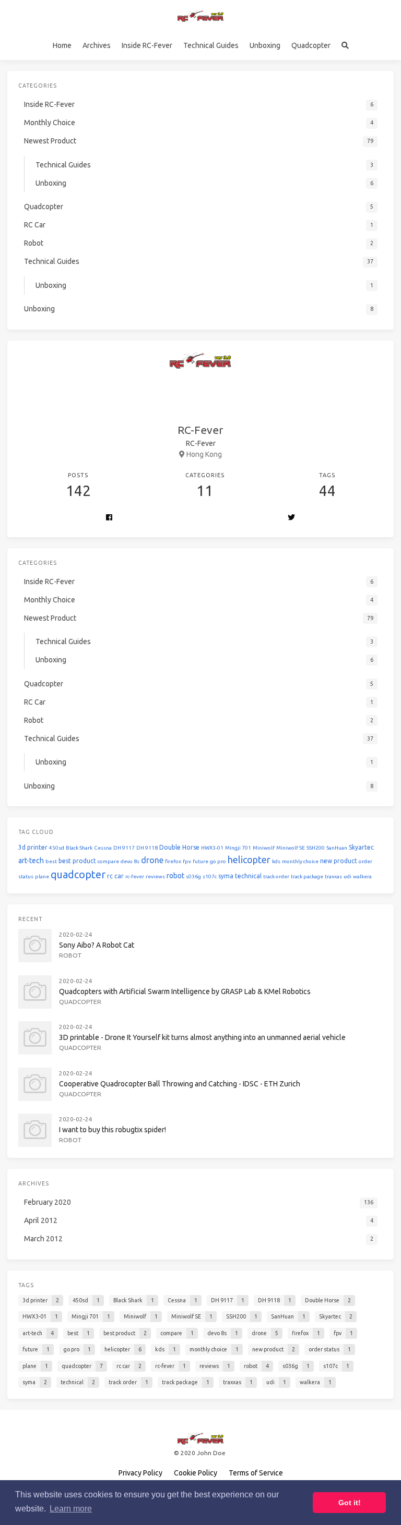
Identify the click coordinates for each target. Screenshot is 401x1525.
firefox (173, 861)
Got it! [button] (349, 1502)
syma (225, 876)
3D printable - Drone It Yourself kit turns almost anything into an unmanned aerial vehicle (202, 1037)
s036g (193, 876)
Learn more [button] (71, 1508)
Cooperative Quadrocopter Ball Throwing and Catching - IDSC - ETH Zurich (179, 1084)
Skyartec (361, 847)
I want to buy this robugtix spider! (112, 1129)
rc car (115, 876)
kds (276, 861)
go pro (218, 861)
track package (307, 876)
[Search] (345, 45)
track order (276, 876)
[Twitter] (291, 518)
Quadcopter (311, 45)
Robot (70, 955)
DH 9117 (124, 848)
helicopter (249, 859)
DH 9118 (147, 848)
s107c (210, 876)
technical (248, 876)
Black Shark (79, 848)
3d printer (33, 847)
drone (152, 860)
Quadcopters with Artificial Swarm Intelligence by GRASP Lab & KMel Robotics (185, 991)
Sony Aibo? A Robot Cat (96, 945)
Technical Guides (211, 45)
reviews (155, 876)
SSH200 (315, 848)
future (200, 861)
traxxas (333, 876)
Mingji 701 (238, 848)
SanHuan (336, 848)
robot (175, 876)
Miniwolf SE (290, 848)
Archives (96, 45)
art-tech (31, 860)
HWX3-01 (212, 848)
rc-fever (134, 876)
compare (108, 861)
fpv (187, 861)
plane (42, 876)
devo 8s (130, 861)
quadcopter (78, 874)
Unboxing (265, 45)
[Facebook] (109, 518)
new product (338, 860)
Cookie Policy (195, 1473)
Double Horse (179, 847)
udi (347, 876)
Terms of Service (256, 1473)
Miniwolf (264, 848)
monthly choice (300, 861)
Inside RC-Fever (147, 45)
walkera (362, 876)
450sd (56, 848)
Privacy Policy (140, 1473)
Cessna (103, 848)
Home (62, 45)
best (51, 861)
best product (77, 860)
